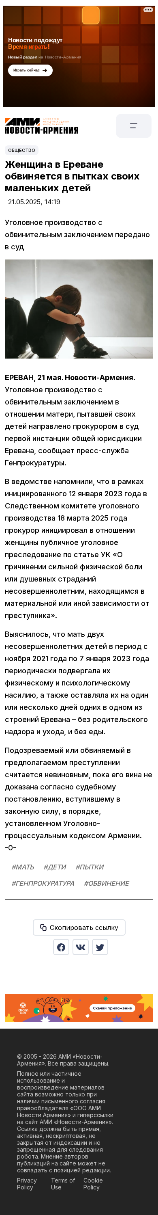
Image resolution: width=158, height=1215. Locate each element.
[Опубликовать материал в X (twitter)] (100, 947)
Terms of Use (63, 1184)
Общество (21, 150)
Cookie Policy (93, 1184)
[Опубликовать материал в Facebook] (61, 947)
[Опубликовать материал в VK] (80, 947)
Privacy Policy (27, 1184)
